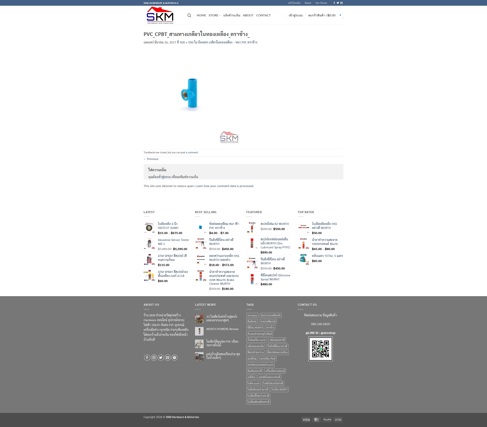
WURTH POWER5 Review (222, 329)
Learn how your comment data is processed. (225, 186)
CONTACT (263, 15)
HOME (201, 15)
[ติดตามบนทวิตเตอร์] (338, 3)
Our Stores (321, 2)
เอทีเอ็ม (251, 377)
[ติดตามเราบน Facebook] (334, 3)
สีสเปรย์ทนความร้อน (277, 352)
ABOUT (248, 15)
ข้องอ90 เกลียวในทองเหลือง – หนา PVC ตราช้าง (227, 42)
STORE (213, 15)
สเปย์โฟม (252, 358)
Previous (151, 159)
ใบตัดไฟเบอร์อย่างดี (273, 383)
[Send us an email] (341, 3)
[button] (296, 15)
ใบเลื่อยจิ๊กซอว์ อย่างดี (258, 395)
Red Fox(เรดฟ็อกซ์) (270, 315)
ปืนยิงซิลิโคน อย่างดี (277, 346)
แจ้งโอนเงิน (294, 2)
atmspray (252, 315)
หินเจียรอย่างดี (254, 371)
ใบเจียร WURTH (279, 389)
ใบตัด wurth (253, 383)
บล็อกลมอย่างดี (277, 339)
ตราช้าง (270, 327)
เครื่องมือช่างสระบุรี (275, 371)
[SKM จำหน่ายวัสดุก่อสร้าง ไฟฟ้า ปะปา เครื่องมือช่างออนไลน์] (163, 15)
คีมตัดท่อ (252, 321)
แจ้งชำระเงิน (231, 15)
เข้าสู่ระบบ (164, 177)
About (308, 2)
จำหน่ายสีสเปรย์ (268, 321)
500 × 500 (186, 42)
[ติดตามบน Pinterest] (174, 357)
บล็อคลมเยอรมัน (255, 346)
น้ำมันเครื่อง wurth (256, 339)
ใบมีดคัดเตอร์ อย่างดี (257, 389)
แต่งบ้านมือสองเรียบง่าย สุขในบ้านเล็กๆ (223, 355)
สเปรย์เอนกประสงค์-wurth (260, 364)
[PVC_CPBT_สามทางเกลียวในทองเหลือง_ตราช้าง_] (191, 96)
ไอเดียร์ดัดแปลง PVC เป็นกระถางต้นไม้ (222, 343)
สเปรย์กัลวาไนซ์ (267, 358)
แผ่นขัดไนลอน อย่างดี (269, 377)
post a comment (189, 152)
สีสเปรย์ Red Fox (255, 352)
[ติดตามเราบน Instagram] (154, 357)
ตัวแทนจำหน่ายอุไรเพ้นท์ (259, 333)
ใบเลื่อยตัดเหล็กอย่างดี (258, 401)
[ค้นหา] (189, 15)
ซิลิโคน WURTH (255, 327)
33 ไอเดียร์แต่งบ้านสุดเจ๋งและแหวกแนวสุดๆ (221, 318)
